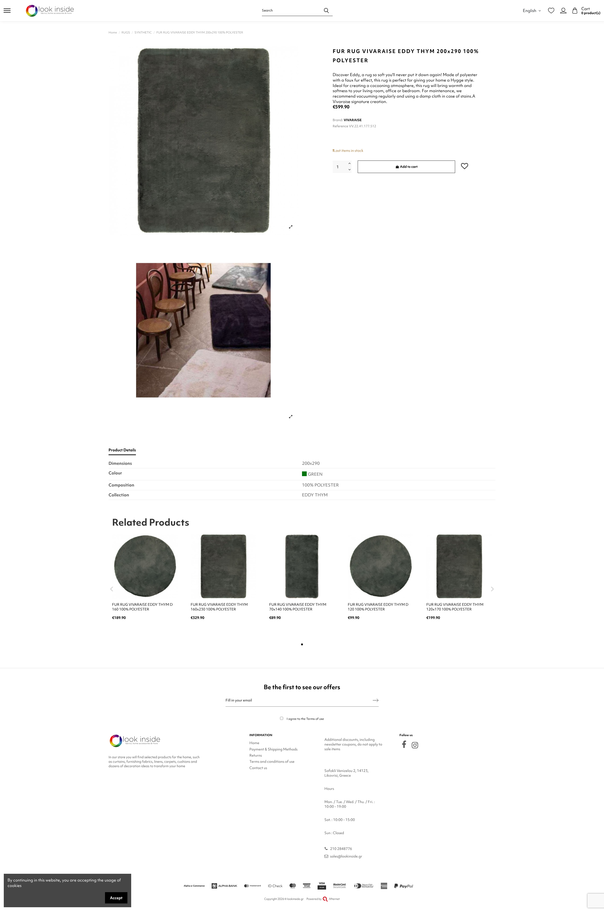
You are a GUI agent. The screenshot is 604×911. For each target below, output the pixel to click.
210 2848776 (341, 848)
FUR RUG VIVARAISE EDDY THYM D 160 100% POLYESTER (142, 607)
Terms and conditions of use (271, 761)
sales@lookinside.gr (346, 856)
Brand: (338, 120)
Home (254, 743)
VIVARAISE (353, 120)
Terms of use (315, 719)
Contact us (258, 768)
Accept (116, 897)
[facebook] (404, 744)
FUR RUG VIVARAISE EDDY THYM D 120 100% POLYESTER (378, 607)
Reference (340, 126)
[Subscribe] (375, 700)
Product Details (122, 450)
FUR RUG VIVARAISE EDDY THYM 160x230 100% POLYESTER (219, 607)
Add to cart (409, 167)
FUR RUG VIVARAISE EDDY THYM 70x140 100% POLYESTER (297, 607)
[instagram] (415, 745)
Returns (255, 755)
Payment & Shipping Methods (273, 749)
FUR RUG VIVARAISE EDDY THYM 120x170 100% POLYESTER (454, 607)
